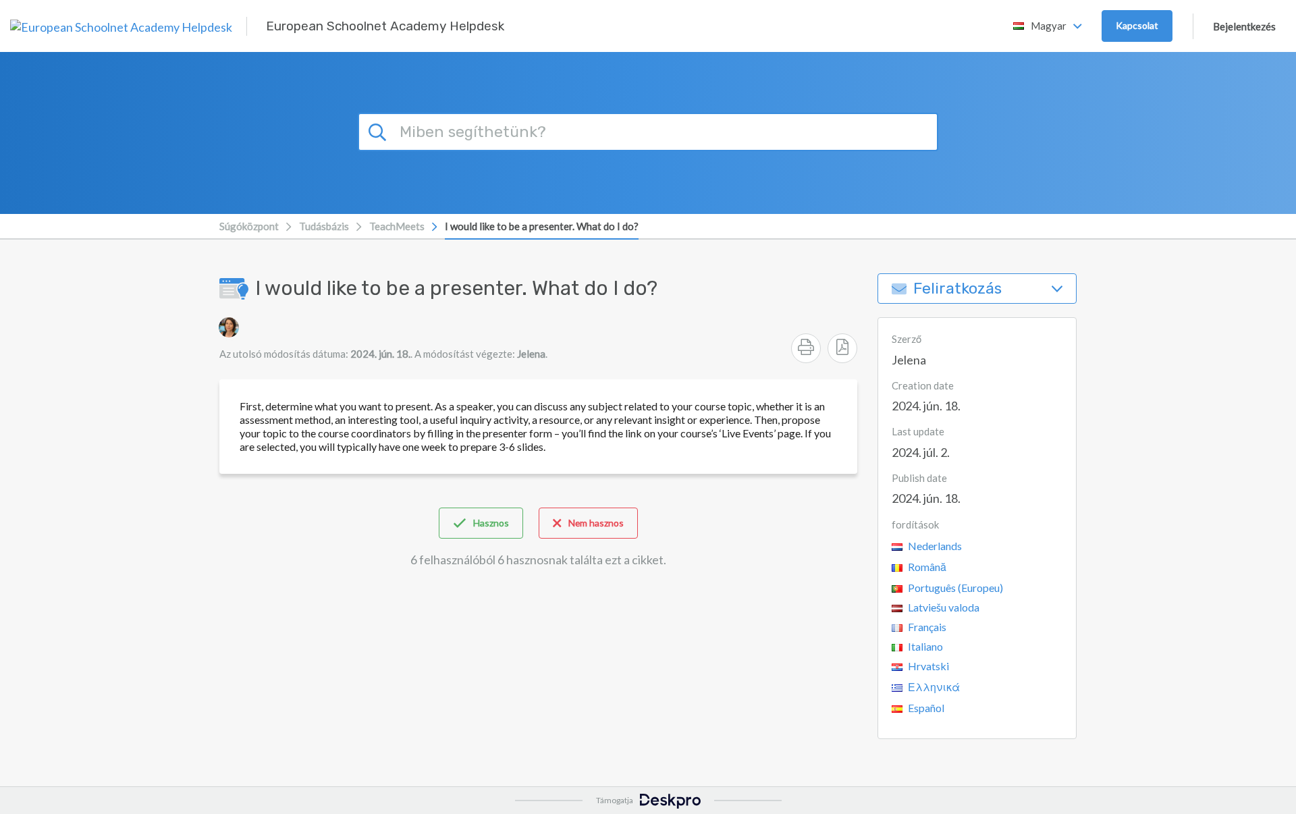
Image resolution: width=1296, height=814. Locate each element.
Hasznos (491, 522)
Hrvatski (927, 665)
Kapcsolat (1137, 25)
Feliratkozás (957, 288)
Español (925, 707)
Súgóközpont (249, 226)
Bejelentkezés (1244, 26)
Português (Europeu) (954, 587)
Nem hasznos (596, 522)
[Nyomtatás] (806, 348)
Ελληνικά (933, 686)
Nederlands (934, 545)
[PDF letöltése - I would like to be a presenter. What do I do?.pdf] (842, 348)
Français (926, 626)
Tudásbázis (324, 226)
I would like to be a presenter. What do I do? (542, 226)
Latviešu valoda (942, 607)
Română (926, 566)
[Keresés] (379, 130)
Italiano (924, 646)
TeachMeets (397, 226)
